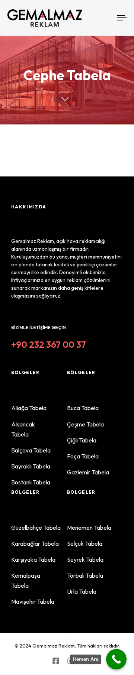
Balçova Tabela (31, 450)
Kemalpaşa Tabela (37, 580)
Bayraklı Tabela (30, 466)
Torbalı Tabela (85, 575)
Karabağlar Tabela (35, 543)
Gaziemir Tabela (88, 472)
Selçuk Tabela (84, 543)
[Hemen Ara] (116, 659)
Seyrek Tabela (85, 559)
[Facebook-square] (56, 661)
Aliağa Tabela (29, 408)
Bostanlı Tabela (30, 482)
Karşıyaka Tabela (33, 559)
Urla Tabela (87, 591)
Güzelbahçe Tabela (36, 527)
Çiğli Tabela (87, 440)
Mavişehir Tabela (32, 601)
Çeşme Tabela (85, 424)
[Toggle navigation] (107, 18)
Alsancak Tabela (37, 429)
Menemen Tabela (89, 527)
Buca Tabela (83, 408)
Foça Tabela (83, 456)
